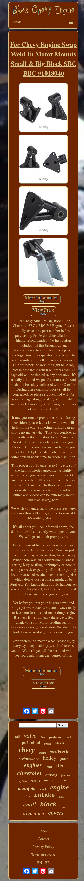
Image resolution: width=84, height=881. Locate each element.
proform (55, 737)
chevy (27, 750)
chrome (42, 752)
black (68, 737)
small (29, 803)
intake (44, 795)
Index (43, 830)
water (49, 766)
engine (59, 787)
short (43, 789)
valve (30, 735)
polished (31, 743)
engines (33, 765)
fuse (43, 737)
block (48, 804)
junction (65, 775)
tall (17, 737)
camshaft (51, 775)
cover (60, 742)
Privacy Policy (43, 846)
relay (26, 796)
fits (59, 765)
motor (49, 780)
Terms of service (43, 854)
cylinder (23, 781)
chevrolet (29, 773)
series (47, 743)
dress (61, 796)
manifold (27, 788)
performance (29, 759)
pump (64, 759)
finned (63, 780)
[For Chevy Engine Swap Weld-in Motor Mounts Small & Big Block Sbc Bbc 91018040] (43, 108)
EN (39, 862)
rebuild (35, 780)
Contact (43, 838)
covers (56, 812)
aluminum (33, 813)
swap (63, 807)
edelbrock (59, 751)
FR (47, 862)
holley (49, 758)
